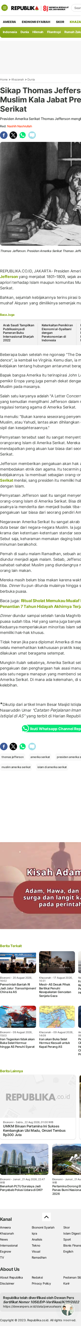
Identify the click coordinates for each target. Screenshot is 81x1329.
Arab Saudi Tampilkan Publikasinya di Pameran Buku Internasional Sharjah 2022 (18, 332)
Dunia (25, 32)
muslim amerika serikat (16, 767)
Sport (67, 1239)
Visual (36, 1251)
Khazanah (17, 79)
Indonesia (10, 32)
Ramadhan (39, 1257)
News (4, 1239)
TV (2, 1257)
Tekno (36, 1245)
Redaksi (37, 1277)
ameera (9, 22)
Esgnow (5, 1251)
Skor (66, 1227)
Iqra (34, 1233)
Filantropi (54, 32)
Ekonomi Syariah (36, 22)
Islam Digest (71, 1233)
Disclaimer (7, 1283)
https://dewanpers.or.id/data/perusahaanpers (35, 1306)
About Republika (11, 1277)
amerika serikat (40, 757)
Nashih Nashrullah (19, 126)
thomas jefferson (13, 757)
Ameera (5, 1227)
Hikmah (37, 32)
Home (4, 79)
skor (60, 22)
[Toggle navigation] (4, 7)
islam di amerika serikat (52, 767)
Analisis (37, 1239)
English (68, 1251)
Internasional (8, 1245)
